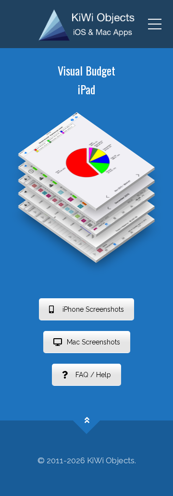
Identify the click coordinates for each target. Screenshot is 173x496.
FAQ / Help (93, 375)
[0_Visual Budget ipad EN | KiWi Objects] (86, 24)
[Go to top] (86, 420)
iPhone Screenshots (93, 309)
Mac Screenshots (93, 342)
